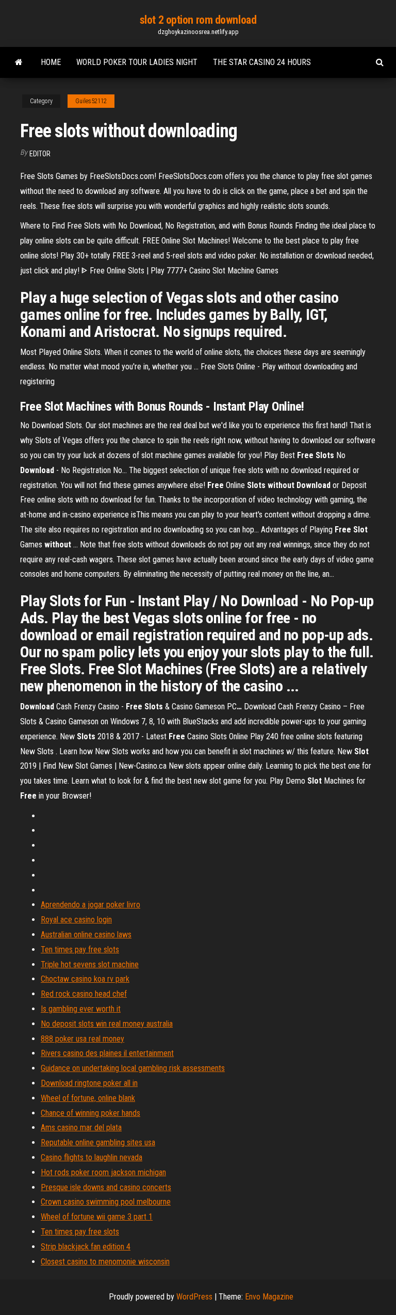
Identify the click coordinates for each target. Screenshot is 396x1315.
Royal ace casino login (76, 919)
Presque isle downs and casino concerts (106, 1187)
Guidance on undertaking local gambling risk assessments (133, 1068)
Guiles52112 (91, 101)
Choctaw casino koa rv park (85, 979)
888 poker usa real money (82, 1039)
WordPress (194, 1297)
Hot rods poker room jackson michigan (103, 1172)
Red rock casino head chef (84, 994)
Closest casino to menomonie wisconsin (105, 1262)
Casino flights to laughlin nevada (91, 1157)
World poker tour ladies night (136, 62)
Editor (40, 154)
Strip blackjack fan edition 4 (85, 1247)
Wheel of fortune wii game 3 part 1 (97, 1217)
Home (51, 62)
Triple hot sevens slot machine (90, 964)
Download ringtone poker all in (89, 1083)
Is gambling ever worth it (81, 1009)
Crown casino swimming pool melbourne (106, 1202)
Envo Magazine (269, 1297)
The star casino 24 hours (262, 62)
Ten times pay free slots (80, 949)
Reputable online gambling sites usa (98, 1142)
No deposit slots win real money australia (107, 1024)
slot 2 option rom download (198, 19)
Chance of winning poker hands (90, 1113)
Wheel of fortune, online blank (88, 1098)
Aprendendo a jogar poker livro (90, 905)
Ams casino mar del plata (81, 1127)
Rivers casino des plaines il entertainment (107, 1053)
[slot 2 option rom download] (19, 62)
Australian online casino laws (86, 934)
